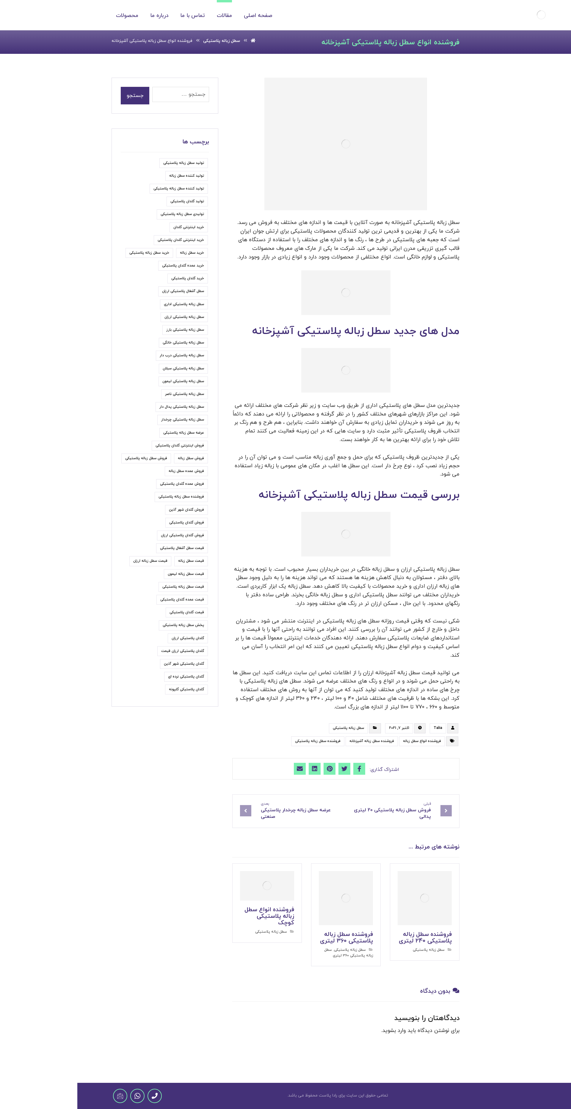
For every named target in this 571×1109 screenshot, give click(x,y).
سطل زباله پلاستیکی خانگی (183, 342)
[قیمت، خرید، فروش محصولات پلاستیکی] (541, 15)
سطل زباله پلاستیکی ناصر (184, 394)
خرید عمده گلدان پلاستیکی (183, 265)
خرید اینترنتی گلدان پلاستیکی (181, 240)
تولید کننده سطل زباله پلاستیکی (178, 188)
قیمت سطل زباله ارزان (150, 561)
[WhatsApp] (137, 1096)
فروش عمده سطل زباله (186, 471)
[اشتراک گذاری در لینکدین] (315, 769)
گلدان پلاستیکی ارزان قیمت (182, 651)
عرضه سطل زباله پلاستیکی (183, 432)
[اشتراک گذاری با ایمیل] (300, 769)
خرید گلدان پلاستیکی (187, 278)
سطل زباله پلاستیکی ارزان (184, 317)
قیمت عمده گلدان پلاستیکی (182, 599)
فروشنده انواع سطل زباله (422, 741)
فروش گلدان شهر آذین (186, 509)
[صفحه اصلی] (253, 41)
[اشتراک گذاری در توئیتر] (344, 769)
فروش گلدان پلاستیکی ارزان (182, 535)
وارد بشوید (394, 1030)
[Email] (120, 1096)
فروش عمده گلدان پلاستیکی (182, 483)
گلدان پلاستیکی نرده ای (186, 676)
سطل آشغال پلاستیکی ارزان (183, 291)
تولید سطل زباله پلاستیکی (183, 163)
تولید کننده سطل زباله (186, 175)
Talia (438, 728)
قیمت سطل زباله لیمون (186, 574)
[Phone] (155, 1096)
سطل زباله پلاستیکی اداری (184, 304)
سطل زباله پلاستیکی (348, 728)
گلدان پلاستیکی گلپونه (186, 689)
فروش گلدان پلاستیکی (186, 522)
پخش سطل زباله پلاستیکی (183, 625)
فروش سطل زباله (191, 458)
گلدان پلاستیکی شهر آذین (184, 663)
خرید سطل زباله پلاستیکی (149, 252)
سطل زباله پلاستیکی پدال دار (181, 406)
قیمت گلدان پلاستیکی (187, 612)
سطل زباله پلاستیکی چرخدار (182, 419)
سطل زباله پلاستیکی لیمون (183, 381)
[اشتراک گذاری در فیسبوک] (359, 769)
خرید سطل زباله (192, 252)
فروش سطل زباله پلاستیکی (146, 458)
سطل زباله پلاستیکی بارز (185, 329)
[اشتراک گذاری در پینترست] (329, 769)
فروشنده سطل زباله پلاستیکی (318, 741)
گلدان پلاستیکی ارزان (188, 638)
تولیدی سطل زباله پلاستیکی (182, 214)
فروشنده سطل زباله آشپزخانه (371, 741)
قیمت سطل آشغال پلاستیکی (182, 548)
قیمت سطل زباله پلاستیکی (183, 586)
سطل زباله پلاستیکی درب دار (182, 355)
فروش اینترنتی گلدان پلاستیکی (180, 445)
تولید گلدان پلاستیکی (187, 201)
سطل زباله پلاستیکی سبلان (183, 368)
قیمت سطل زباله (191, 561)
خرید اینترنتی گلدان (188, 227)
